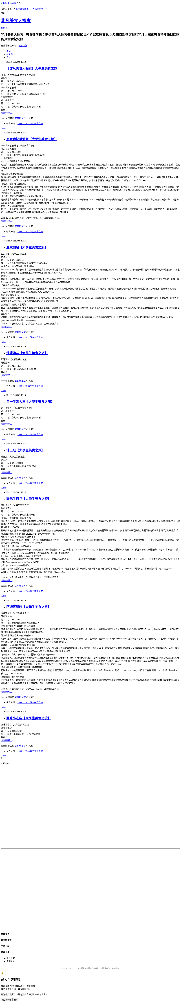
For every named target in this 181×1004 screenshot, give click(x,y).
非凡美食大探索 (16, 20)
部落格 (9, 54)
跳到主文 (5, 28)
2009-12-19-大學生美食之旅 (30, 123)
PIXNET (71, 968)
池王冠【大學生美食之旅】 (25, 450)
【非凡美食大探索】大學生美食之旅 (31, 68)
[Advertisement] (90, 807)
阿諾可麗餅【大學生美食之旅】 (28, 607)
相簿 (8, 51)
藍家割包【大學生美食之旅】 (27, 247)
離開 (15, 1000)
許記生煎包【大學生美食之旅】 (28, 498)
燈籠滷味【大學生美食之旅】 (27, 353)
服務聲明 (115, 968)
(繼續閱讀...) (6, 113)
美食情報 (23, 45)
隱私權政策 (105, 968)
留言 (23, 118)
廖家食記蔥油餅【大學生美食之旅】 (31, 139)
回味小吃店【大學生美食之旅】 (28, 718)
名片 (8, 57)
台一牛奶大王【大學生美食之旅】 (30, 401)
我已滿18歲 (6, 1000)
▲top (3, 128)
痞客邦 (18, 118)
